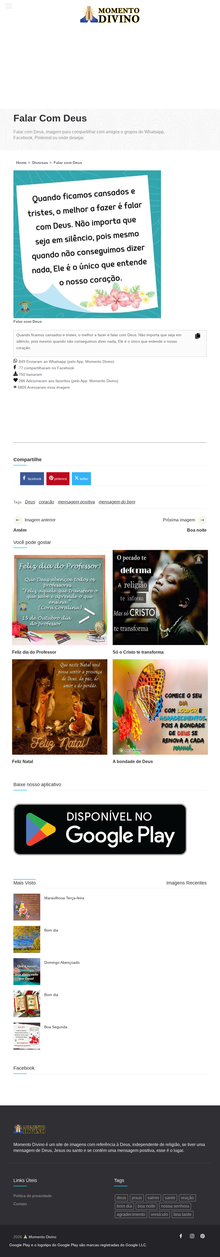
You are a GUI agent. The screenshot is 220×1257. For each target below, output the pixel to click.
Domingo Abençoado (62, 962)
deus (121, 1197)
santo (170, 1197)
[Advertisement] (110, 68)
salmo (153, 1197)
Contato (20, 1204)
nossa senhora (175, 1206)
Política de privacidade (32, 1196)
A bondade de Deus (133, 761)
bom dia (124, 1206)
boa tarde (183, 1214)
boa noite (146, 1206)
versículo (159, 1214)
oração (187, 1197)
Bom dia (51, 930)
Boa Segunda (55, 1027)
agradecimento (131, 1214)
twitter (83, 479)
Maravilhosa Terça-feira (64, 898)
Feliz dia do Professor (34, 652)
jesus (137, 1197)
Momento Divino (99, 361)
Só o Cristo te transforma (138, 652)
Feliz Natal (22, 761)
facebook (34, 479)
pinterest (60, 479)
